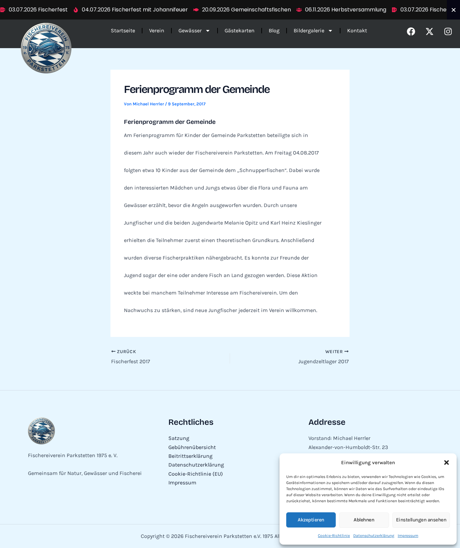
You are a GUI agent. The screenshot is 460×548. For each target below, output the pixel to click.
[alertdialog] (230, 10)
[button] (446, 462)
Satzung (178, 438)
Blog (274, 30)
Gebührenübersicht (192, 447)
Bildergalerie (309, 30)
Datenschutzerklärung (373, 535)
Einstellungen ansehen (421, 520)
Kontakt (357, 30)
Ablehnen (364, 520)
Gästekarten (240, 30)
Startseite (123, 30)
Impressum (408, 535)
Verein (156, 30)
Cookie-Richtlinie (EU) (195, 474)
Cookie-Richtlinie (334, 535)
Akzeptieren (311, 520)
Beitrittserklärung (190, 456)
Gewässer (190, 30)
